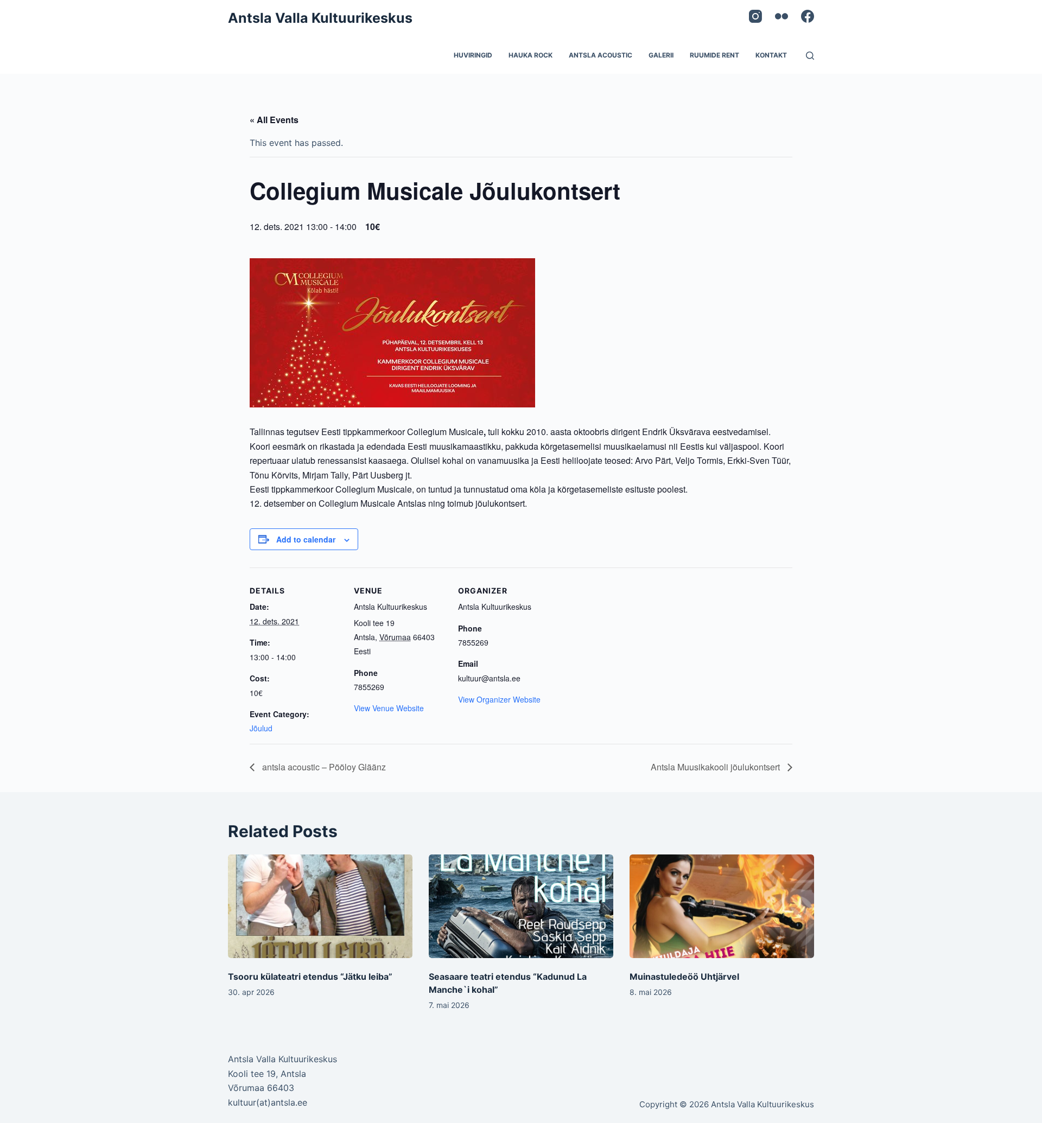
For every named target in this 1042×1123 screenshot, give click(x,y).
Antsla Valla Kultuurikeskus (320, 18)
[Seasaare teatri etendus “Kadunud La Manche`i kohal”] (521, 906)
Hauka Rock (530, 55)
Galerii (661, 55)
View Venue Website (389, 708)
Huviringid (473, 55)
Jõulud (261, 728)
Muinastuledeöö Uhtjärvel (684, 976)
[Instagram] (755, 16)
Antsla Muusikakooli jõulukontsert (716, 767)
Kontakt (771, 55)
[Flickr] (781, 16)
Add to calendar (305, 539)
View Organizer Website (499, 699)
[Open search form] (810, 56)
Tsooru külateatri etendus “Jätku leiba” (310, 976)
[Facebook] (807, 16)
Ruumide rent (714, 55)
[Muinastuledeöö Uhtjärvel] (722, 906)
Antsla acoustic (600, 55)
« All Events (274, 119)
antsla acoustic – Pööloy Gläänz (323, 767)
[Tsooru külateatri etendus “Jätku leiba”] (320, 906)
